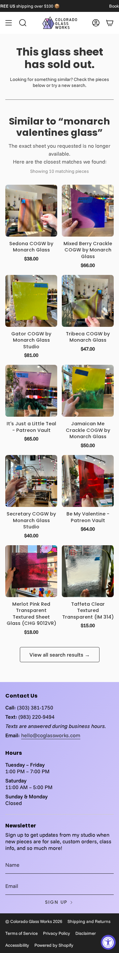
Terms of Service (21, 933)
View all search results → (59, 654)
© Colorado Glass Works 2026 (33, 921)
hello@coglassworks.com (50, 735)
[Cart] (110, 23)
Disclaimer (85, 933)
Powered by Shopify (53, 945)
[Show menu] (8, 23)
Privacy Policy (56, 933)
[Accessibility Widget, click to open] (108, 942)
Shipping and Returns (88, 921)
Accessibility (17, 945)
